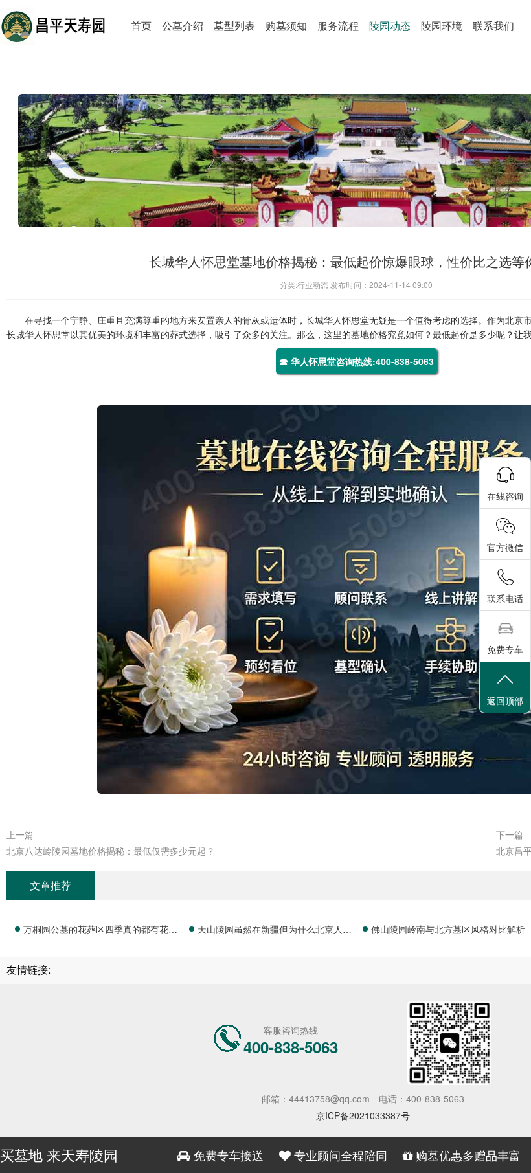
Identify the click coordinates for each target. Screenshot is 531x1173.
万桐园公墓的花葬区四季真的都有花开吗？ (100, 930)
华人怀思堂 (346, 319)
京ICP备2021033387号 (363, 1115)
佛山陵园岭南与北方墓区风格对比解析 (448, 928)
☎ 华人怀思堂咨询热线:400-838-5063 (356, 361)
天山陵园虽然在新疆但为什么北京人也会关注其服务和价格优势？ (275, 930)
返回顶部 (505, 700)
